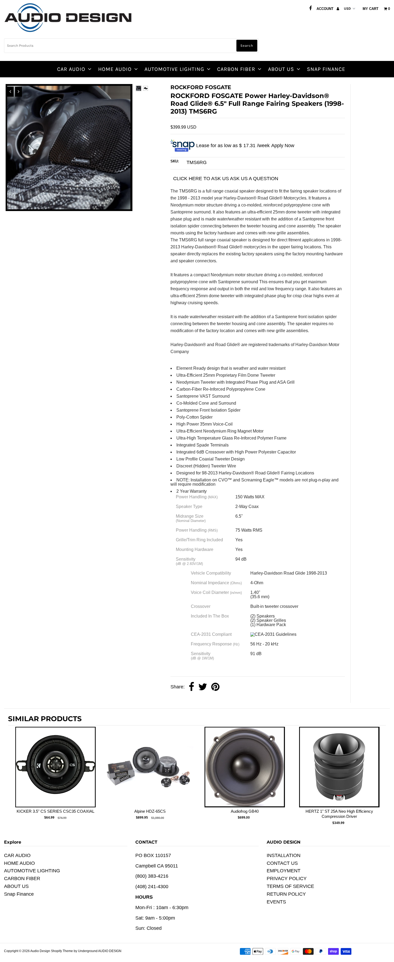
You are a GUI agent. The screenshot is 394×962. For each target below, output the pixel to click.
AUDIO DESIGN (109, 951)
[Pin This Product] (215, 687)
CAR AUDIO (71, 69)
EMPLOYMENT (283, 870)
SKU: (174, 161)
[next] (380, 777)
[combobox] (131, 45)
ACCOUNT (325, 9)
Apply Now (282, 145)
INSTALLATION (283, 855)
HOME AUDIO (115, 69)
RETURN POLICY (286, 894)
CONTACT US (282, 863)
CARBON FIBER (236, 69)
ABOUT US (281, 69)
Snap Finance (326, 69)
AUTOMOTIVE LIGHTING (174, 69)
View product (55, 772)
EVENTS (276, 902)
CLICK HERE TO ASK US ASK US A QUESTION (225, 178)
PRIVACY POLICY (287, 878)
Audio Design (40, 951)
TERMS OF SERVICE (290, 886)
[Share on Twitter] (202, 687)
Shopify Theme (62, 951)
